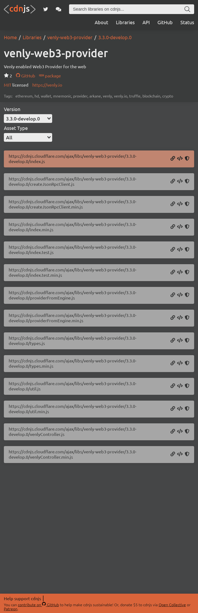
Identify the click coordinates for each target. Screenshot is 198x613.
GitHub (165, 22)
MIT (8, 84)
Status (187, 22)
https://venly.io (47, 84)
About (101, 22)
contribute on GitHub (38, 604)
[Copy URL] (172, 158)
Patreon (10, 608)
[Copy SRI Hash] (187, 158)
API (146, 22)
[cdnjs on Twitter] (45, 9)
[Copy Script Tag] (180, 158)
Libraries (125, 22)
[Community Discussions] (58, 9)
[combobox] (28, 118)
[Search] (187, 9)
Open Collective (172, 604)
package (52, 75)
